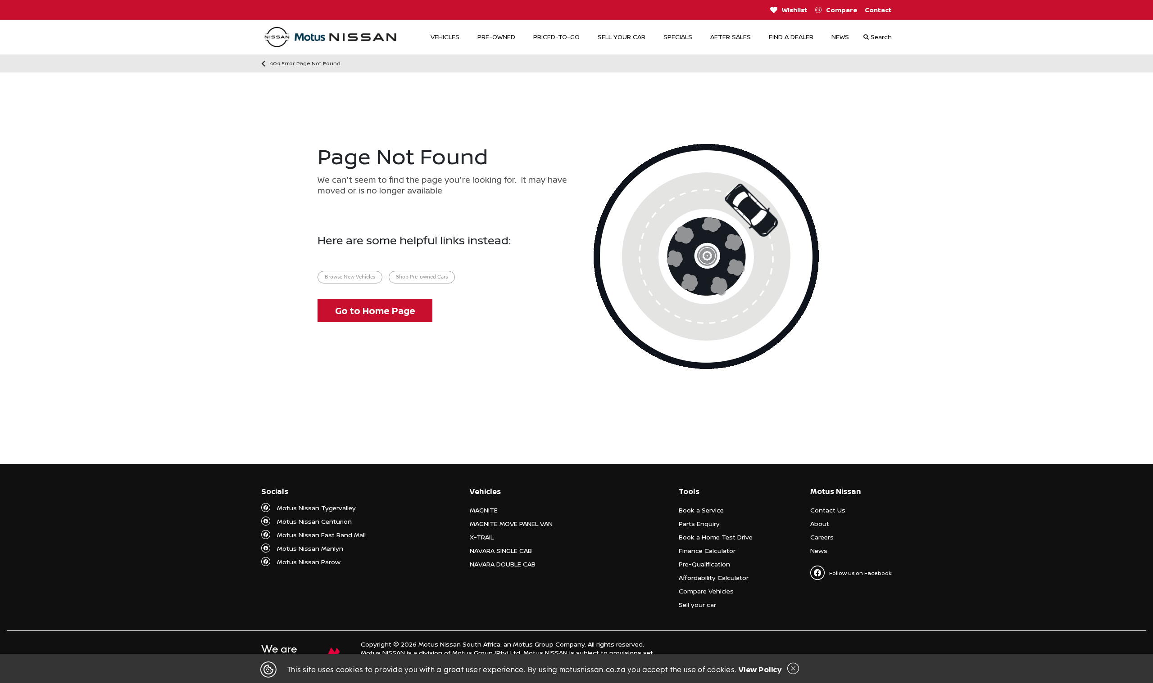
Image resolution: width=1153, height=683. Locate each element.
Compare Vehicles (706, 591)
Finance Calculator (707, 550)
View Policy (760, 669)
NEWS (840, 36)
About (819, 523)
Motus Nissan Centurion (314, 521)
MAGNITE (484, 510)
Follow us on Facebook (860, 573)
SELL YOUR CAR (621, 36)
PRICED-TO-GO (556, 36)
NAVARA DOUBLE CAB (503, 564)
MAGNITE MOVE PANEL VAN (511, 523)
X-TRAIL (482, 537)
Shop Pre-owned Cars (422, 277)
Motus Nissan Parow (308, 561)
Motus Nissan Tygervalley (316, 507)
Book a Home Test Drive (716, 537)
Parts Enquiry (699, 523)
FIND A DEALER (791, 36)
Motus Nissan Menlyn (310, 548)
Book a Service (701, 510)
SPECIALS (677, 36)
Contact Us (827, 510)
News (818, 550)
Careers (822, 537)
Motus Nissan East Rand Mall (321, 534)
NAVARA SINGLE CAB (501, 550)
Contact (878, 9)
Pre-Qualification (704, 564)
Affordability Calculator (714, 577)
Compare (842, 9)
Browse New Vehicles (350, 277)
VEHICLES (445, 36)
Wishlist (795, 9)
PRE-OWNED (496, 36)
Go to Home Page (375, 311)
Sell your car (697, 604)
